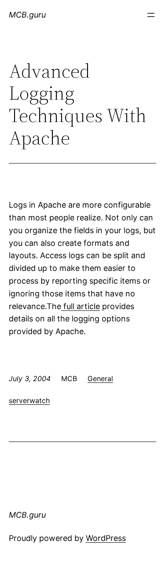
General (100, 378)
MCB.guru (27, 14)
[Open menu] (151, 15)
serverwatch (29, 400)
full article (80, 306)
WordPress (106, 538)
